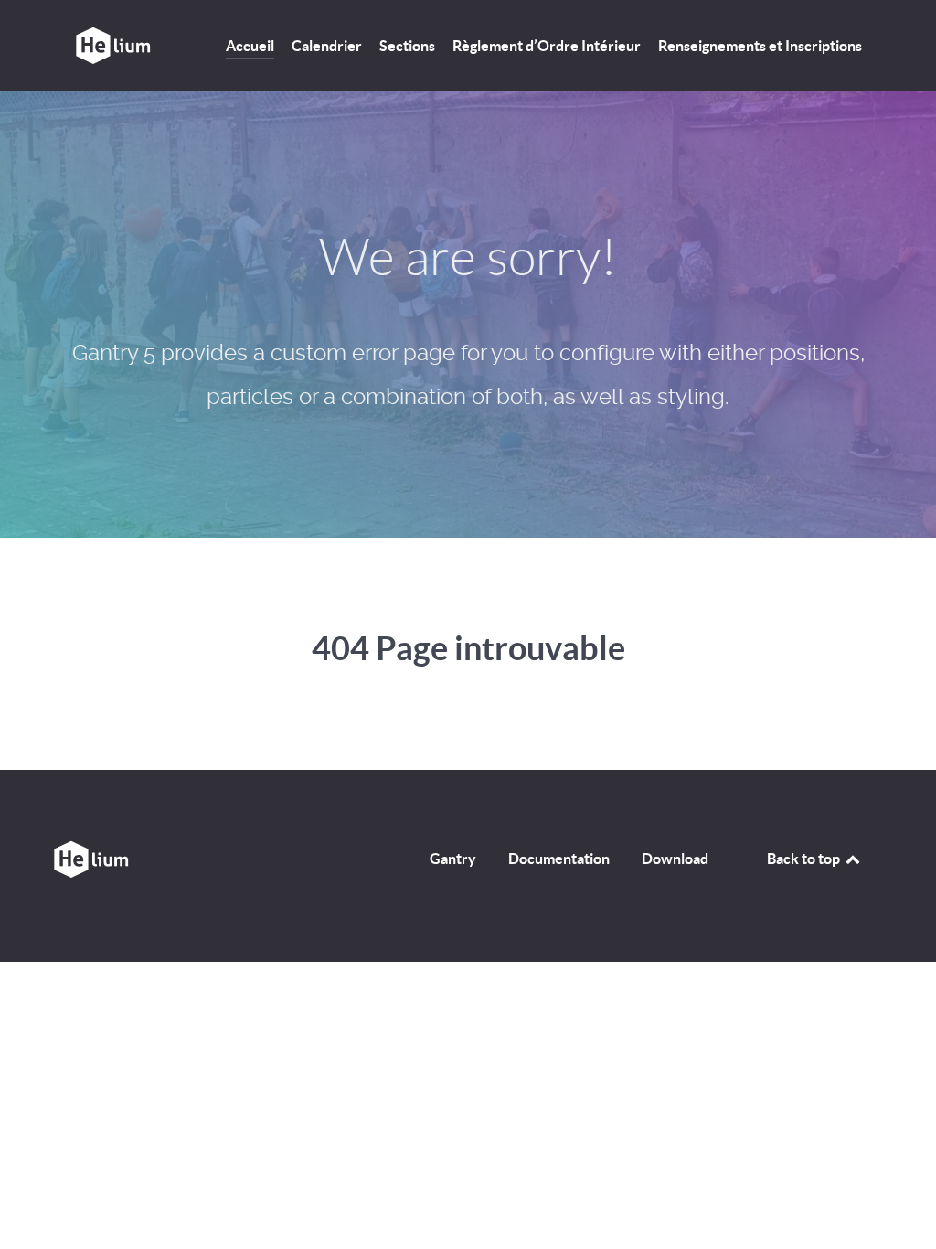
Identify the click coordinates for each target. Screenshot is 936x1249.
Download (675, 858)
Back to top (805, 858)
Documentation (559, 858)
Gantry (453, 858)
